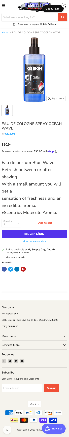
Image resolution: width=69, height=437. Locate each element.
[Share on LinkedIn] (16, 269)
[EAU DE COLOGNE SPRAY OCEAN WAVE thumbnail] (7, 110)
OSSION (10, 134)
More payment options (34, 241)
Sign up (51, 388)
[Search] (62, 17)
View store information (16, 257)
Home (5, 32)
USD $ (33, 403)
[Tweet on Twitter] (10, 269)
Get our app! (53, 8)
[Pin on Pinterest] (23, 269)
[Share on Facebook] (4, 269)
